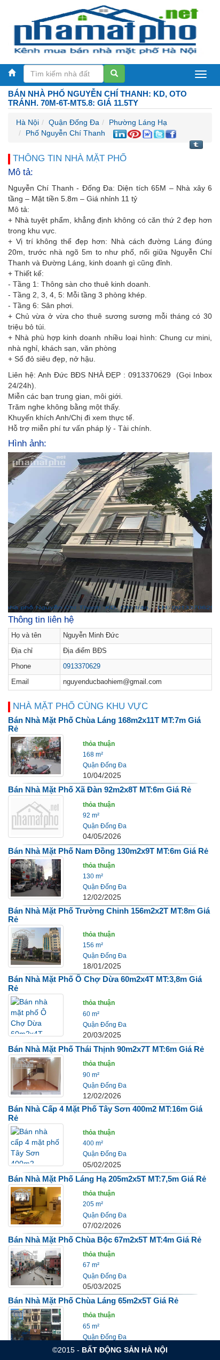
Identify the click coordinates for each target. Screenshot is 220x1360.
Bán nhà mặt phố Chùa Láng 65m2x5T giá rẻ (93, 1300)
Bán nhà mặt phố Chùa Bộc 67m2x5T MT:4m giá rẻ (104, 1239)
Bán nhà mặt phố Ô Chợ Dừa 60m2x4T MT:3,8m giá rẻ (105, 983)
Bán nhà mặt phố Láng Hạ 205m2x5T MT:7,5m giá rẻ (107, 1178)
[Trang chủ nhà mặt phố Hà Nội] (106, 29)
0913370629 (81, 666)
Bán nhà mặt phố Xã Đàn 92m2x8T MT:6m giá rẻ (99, 789)
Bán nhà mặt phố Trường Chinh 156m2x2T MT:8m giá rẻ (109, 915)
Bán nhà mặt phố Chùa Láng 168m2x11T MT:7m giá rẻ (104, 725)
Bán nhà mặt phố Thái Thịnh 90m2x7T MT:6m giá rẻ (106, 1049)
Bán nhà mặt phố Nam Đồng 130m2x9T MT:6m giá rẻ (108, 850)
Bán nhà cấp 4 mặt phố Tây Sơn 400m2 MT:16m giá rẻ (105, 1113)
